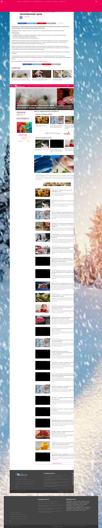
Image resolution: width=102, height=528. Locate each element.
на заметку (87, 508)
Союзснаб (45, 61)
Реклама (55, 1)
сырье (88, 501)
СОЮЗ (81, 504)
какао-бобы (88, 507)
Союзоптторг (69, 501)
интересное (77, 504)
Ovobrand (25, 61)
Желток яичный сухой (33, 61)
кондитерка (83, 501)
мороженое (86, 502)
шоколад (81, 502)
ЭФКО (79, 501)
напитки (85, 504)
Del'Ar (74, 510)
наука (82, 505)
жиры (82, 508)
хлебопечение (69, 508)
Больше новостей (56, 463)
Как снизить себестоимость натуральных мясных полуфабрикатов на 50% (41, 79)
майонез (40, 61)
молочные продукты (70, 507)
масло (84, 510)
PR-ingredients (62, 1)
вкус (84, 507)
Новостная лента (27, 1)
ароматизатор (69, 505)
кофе (81, 510)
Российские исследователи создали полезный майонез (61, 79)
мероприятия (69, 510)
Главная (19, 1)
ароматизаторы (79, 507)
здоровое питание (76, 508)
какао (77, 510)
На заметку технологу (38, 1)
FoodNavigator (27, 16)
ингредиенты (68, 502)
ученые (78, 505)
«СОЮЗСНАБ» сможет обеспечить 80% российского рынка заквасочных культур (21, 79)
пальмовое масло (70, 504)
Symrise (74, 505)
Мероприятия (48, 1)
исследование (75, 502)
